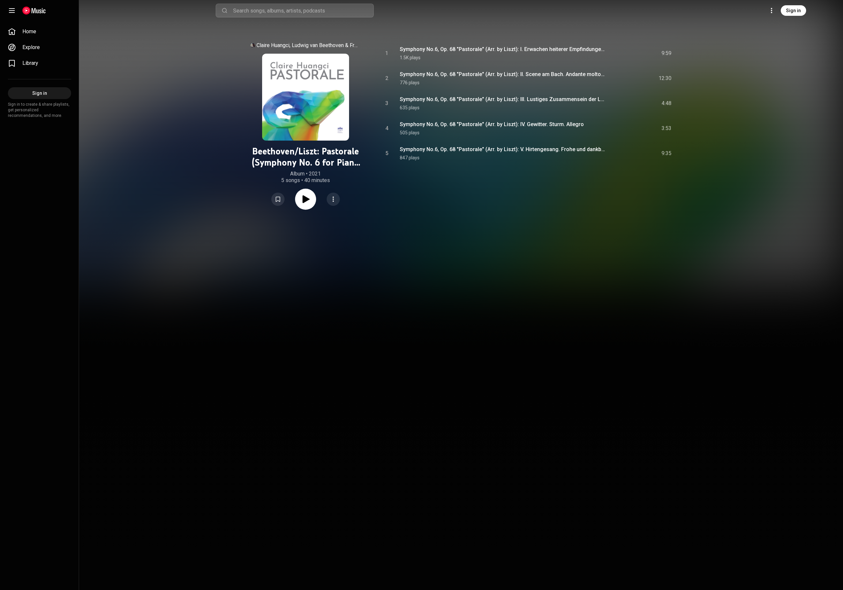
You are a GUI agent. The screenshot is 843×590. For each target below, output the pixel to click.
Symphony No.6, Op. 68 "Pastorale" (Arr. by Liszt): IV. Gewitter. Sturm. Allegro (492, 124)
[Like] (617, 53)
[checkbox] (667, 53)
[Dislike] (629, 53)
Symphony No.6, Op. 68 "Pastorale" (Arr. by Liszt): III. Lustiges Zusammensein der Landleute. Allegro (503, 99)
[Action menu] (333, 199)
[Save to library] (278, 199)
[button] (278, 199)
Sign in (793, 10)
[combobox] (303, 10)
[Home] (34, 10)
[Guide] (12, 10)
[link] (39, 32)
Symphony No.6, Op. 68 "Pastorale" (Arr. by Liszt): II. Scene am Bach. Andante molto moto (503, 74)
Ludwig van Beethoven (318, 45)
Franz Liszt (355, 45)
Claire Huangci (273, 45)
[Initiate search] (224, 10)
